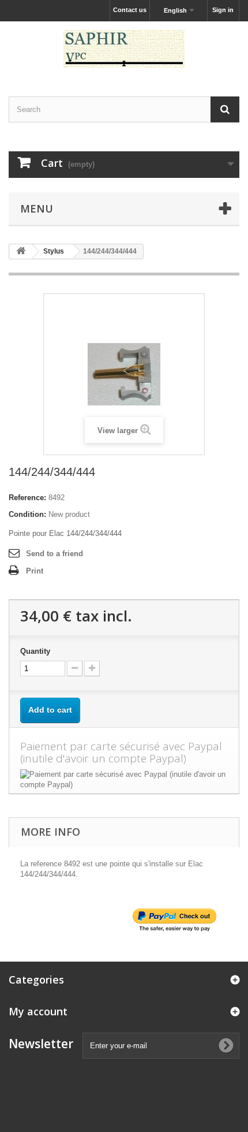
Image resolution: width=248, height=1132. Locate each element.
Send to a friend (54, 553)
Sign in (223, 9)
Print (34, 571)
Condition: (27, 514)
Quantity (35, 651)
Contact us (129, 9)
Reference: (27, 497)
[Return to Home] (21, 251)
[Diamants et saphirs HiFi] (124, 49)
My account (38, 1011)
